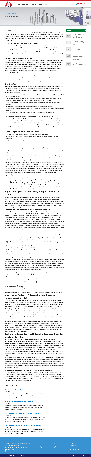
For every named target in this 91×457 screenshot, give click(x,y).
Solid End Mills (39, 443)
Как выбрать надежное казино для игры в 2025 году (78, 43)
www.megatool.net (11, 451)
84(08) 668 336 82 (10, 447)
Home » (6, 13)
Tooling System (55, 447)
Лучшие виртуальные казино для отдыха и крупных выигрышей (78, 36)
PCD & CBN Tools (55, 445)
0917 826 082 (81, 4)
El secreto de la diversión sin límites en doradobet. (19, 401)
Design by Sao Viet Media (79, 455)
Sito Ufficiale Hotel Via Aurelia (13, 390)
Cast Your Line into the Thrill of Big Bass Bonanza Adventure (22, 413)
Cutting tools (54, 443)
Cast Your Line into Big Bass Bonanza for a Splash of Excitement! (23, 425)
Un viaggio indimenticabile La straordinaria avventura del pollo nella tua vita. (79, 64)
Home (72, 443)
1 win (32, 292)
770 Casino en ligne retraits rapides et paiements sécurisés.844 (78, 49)
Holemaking (39, 447)
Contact (73, 445)
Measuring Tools (40, 445)
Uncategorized (12, 13)
